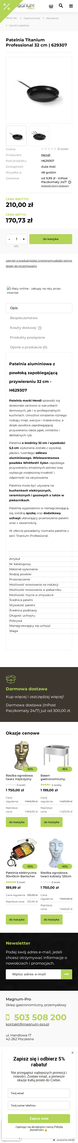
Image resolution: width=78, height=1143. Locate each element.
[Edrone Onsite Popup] (39, 571)
